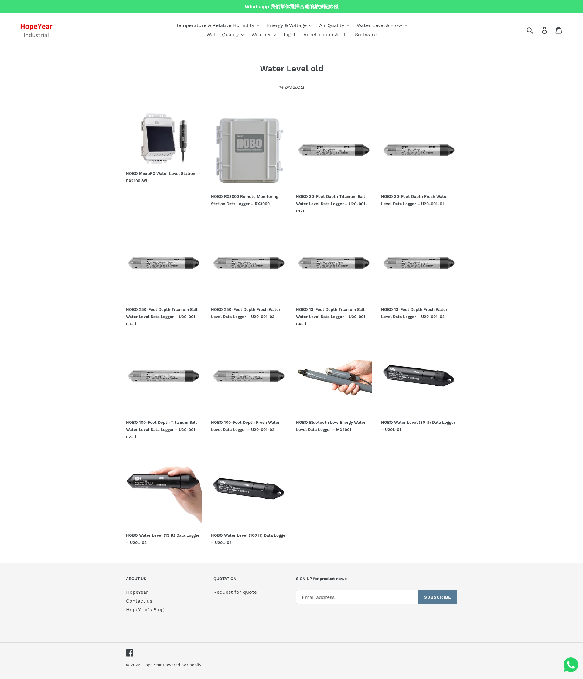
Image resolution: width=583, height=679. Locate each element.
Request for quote (235, 592)
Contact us (139, 601)
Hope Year (152, 665)
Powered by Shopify (182, 665)
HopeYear (137, 592)
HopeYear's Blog (145, 610)
